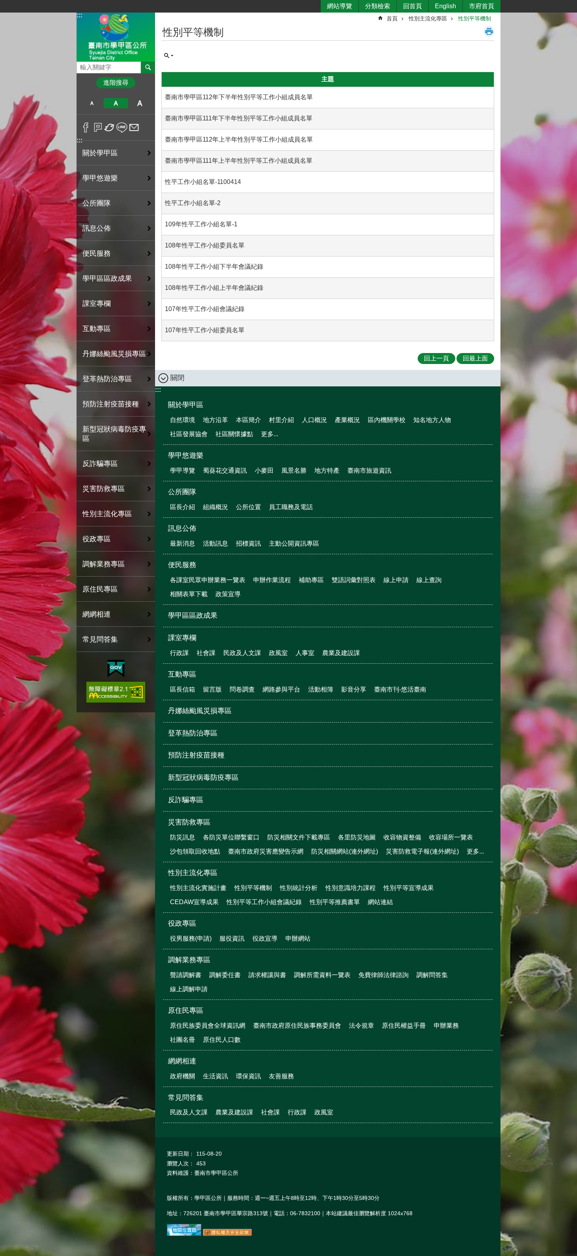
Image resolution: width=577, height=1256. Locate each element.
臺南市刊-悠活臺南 (400, 689)
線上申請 (396, 580)
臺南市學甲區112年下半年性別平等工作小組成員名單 (239, 97)
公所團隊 (182, 492)
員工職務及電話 (291, 507)
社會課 (206, 653)
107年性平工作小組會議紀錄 (205, 309)
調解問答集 (432, 975)
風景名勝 (294, 470)
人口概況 (314, 420)
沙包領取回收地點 (195, 851)
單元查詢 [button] (168, 55)
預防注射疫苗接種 (110, 404)
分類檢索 (377, 6)
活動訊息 (215, 543)
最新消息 (182, 543)
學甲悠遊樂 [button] (100, 178)
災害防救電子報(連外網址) (422, 851)
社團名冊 (182, 1039)
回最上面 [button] (475, 358)
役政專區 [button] (96, 539)
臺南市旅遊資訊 (369, 470)
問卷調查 (242, 689)
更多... (269, 434)
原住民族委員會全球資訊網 (207, 1025)
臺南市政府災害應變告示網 (265, 851)
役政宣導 (265, 938)
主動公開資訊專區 (294, 543)
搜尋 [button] (148, 67)
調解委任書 (225, 975)
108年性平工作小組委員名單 (205, 245)
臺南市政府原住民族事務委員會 (297, 1025)
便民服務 (182, 565)
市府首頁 (481, 6)
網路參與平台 (281, 689)
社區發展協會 (189, 434)
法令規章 (361, 1025)
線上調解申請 (189, 989)
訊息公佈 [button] (96, 228)
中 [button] (116, 103)
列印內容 (489, 31)
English (445, 6)
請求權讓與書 (267, 975)
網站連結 (380, 902)
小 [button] (92, 103)
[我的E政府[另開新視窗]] (116, 669)
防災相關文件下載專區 (298, 837)
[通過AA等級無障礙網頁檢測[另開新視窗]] (115, 692)
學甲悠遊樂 (185, 455)
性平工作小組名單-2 (193, 203)
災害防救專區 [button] (103, 489)
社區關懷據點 (234, 434)
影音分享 (353, 689)
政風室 (278, 653)
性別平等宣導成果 (408, 888)
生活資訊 (215, 1076)
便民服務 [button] (96, 253)
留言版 (212, 689)
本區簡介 (248, 420)
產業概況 (347, 420)
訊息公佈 (182, 528)
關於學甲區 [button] (100, 153)
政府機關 (182, 1076)
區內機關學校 (386, 420)
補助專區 (311, 580)
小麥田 (264, 470)
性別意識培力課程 (350, 888)
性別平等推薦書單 (335, 902)
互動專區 (182, 674)
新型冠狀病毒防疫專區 (114, 433)
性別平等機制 (474, 18)
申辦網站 (297, 938)
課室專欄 (182, 638)
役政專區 (182, 923)
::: (79, 15)
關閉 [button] (177, 378)
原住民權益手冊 (404, 1025)
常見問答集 (185, 1097)
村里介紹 (281, 420)
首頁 (392, 18)
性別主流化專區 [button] (107, 514)
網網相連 (182, 1061)
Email (134, 127)
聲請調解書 (185, 975)
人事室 (305, 653)
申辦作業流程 (272, 580)
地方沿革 (215, 420)
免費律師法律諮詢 (383, 975)
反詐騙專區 (100, 464)
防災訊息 (182, 837)
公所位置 (248, 507)
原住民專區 (185, 1010)
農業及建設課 (341, 653)
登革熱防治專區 (107, 379)
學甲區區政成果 (107, 278)
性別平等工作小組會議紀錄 (264, 902)
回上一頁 (436, 358)
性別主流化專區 (428, 18)
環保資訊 (248, 1076)
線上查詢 (429, 580)
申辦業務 (446, 1025)
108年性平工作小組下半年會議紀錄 (214, 266)
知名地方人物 (432, 420)
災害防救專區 (189, 822)
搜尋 (83, 65)
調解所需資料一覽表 (322, 975)
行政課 (179, 653)
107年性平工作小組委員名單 (205, 330)
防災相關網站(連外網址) (344, 851)
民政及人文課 (242, 653)
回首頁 (412, 6)
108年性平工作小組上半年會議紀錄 (214, 287)
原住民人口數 (222, 1039)
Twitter (110, 127)
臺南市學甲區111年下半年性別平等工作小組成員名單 (238, 118)
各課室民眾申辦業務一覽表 (207, 580)
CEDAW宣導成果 (194, 902)
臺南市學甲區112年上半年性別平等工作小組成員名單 (239, 139)
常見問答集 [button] (100, 639)
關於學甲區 (185, 405)
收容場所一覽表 (451, 837)
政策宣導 (228, 594)
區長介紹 (182, 507)
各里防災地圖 (357, 837)
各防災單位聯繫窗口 (231, 837)
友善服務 (281, 1076)
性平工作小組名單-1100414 (203, 181)
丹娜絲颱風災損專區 (114, 354)
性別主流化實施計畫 (198, 888)
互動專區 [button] (96, 329)
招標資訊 (248, 543)
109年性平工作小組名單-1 (201, 224)
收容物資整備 (402, 837)
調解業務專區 (189, 960)
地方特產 (327, 470)
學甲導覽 (182, 470)
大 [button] (140, 103)
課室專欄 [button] (96, 304)
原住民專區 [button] (100, 589)
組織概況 (215, 507)
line (122, 127)
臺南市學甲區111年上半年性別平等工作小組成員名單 (238, 160)
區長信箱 (182, 689)
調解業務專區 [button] (103, 564)
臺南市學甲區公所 (116, 37)
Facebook (86, 127)
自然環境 (182, 420)
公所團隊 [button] (96, 203)
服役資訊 (232, 938)
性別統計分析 (299, 888)
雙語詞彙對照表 (354, 580)
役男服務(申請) (191, 938)
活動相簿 (320, 689)
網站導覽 (339, 6)
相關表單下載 (189, 594)
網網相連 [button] (96, 614)
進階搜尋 (115, 82)
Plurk (98, 127)
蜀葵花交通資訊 (225, 470)
